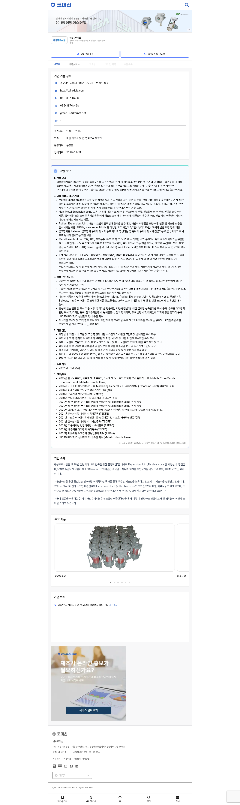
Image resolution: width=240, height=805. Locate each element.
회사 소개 (56, 759)
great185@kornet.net (73, 113)
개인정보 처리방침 (82, 759)
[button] (230, 773)
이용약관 (67, 759)
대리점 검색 (91, 801)
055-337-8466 (69, 98)
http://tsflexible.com (72, 90)
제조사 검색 (62, 801)
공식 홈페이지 (87, 54)
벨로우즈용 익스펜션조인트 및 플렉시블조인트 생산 (87, 42)
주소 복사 (113, 605)
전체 (177, 801)
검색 (149, 801)
